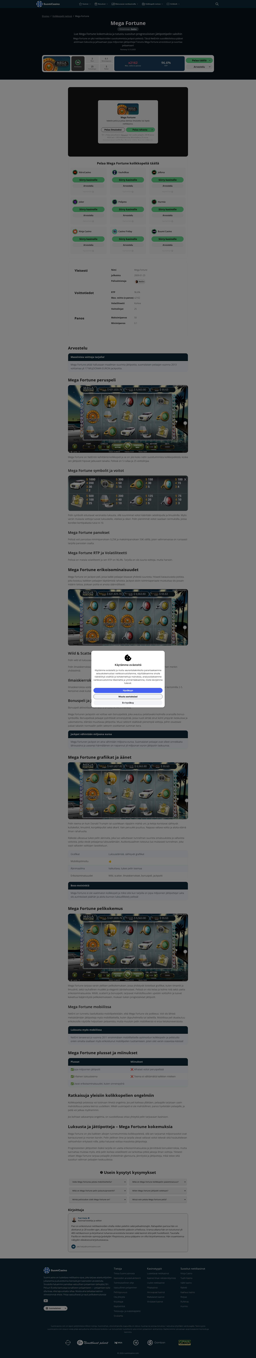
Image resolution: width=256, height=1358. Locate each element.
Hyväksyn (128, 690)
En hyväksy (128, 702)
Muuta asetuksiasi (128, 696)
